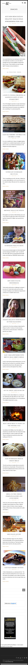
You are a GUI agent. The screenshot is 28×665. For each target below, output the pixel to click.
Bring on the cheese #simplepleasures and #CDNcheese (14, 496)
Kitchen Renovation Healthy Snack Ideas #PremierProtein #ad (14, 19)
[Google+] (22, 658)
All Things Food (11, 72)
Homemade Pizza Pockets (14, 246)
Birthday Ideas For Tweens (14, 210)
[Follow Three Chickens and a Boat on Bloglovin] (10, 604)
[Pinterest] (24, 658)
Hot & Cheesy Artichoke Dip (14, 390)
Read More (6, 68)
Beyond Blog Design (9, 661)
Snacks (19, 72)
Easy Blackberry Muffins (14, 567)
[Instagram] (26, 658)
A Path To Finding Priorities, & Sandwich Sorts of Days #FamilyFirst (14, 97)
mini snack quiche (14, 534)
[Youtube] (20, 658)
